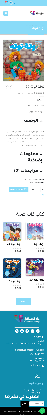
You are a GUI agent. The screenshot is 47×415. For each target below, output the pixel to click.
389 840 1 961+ (37, 354)
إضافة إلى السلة (17, 189)
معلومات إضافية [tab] (31, 157)
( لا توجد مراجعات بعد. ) (24, 93)
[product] (34, 231)
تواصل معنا (35, 393)
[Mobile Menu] (5, 13)
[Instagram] (17, 331)
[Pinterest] (27, 331)
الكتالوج (37, 377)
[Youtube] (22, 331)
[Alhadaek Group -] (37, 13)
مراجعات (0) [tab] (26, 171)
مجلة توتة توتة (33, 182)
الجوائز (38, 375)
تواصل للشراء (36, 384)
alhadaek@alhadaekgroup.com (29, 350)
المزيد (23, 301)
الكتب (38, 372)
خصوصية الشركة (32, 390)
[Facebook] (38, 331)
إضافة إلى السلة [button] (30, 236)
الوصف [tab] (31, 121)
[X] (32, 331)
